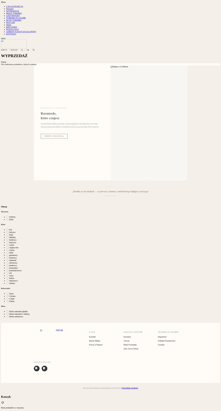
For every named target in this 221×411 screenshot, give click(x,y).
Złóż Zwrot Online (131, 349)
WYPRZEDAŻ (12, 11)
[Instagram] (37, 368)
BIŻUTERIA (11, 27)
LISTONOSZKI (13, 16)
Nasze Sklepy (94, 341)
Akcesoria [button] (4, 212)
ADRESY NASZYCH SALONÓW (21, 32)
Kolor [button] (3, 224)
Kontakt (92, 337)
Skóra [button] (3, 306)
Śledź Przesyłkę (130, 345)
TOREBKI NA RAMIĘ (16, 18)
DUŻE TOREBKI (13, 20)
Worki (8, 25)
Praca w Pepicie (95, 345)
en (28, 50)
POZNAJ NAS (12, 29)
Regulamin (162, 337)
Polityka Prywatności (166, 341)
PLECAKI (10, 22)
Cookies (161, 345)
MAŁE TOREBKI (14, 13)
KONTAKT (11, 34)
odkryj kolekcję (54, 136)
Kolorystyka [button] (5, 288)
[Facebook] (44, 368)
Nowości (9, 9)
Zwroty (126, 341)
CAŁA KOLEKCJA (14, 6)
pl (22, 50)
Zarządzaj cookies (129, 388)
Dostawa (127, 337)
